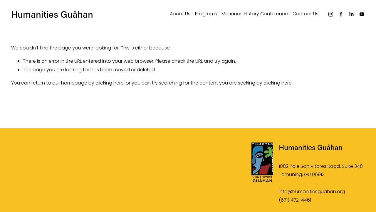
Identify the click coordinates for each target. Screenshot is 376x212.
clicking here (109, 83)
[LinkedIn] (351, 14)
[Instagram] (331, 14)
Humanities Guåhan (52, 14)
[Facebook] (341, 14)
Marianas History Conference (254, 13)
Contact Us (305, 13)
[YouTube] (362, 14)
